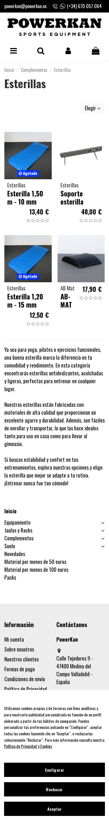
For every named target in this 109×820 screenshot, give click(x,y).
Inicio (10, 511)
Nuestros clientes (21, 659)
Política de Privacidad (25, 689)
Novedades (14, 554)
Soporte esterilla (71, 197)
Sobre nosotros (19, 649)
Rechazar (54, 789)
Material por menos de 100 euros (36, 569)
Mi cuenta (14, 639)
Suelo (9, 546)
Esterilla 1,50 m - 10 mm (25, 197)
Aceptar (54, 809)
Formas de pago (19, 669)
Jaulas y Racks (18, 530)
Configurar (54, 770)
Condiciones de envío (24, 679)
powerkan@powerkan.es (25, 6)
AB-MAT (66, 300)
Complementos (18, 538)
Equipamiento (17, 522)
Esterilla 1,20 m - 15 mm (25, 300)
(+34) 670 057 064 (84, 6)
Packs (10, 577)
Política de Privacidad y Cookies (28, 746)
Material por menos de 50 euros (35, 561)
